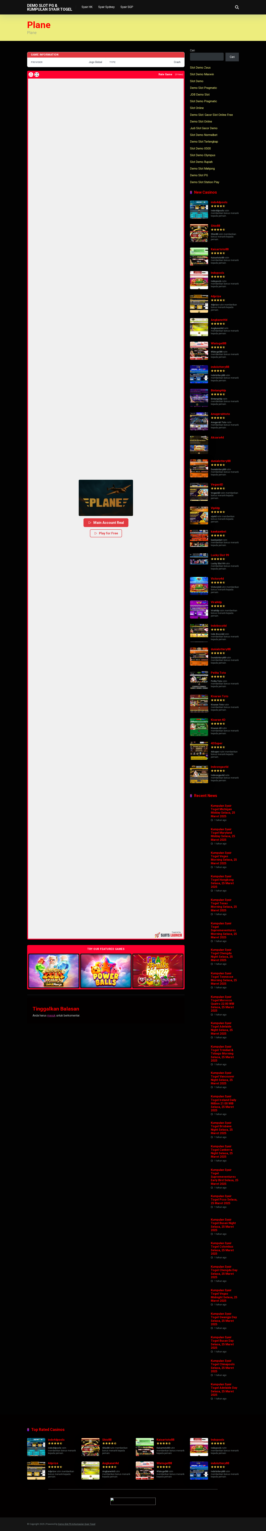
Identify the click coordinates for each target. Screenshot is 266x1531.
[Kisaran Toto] (199, 711)
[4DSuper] (199, 758)
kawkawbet (218, 531)
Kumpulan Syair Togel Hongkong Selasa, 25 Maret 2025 (222, 882)
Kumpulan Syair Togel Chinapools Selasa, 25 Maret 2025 (223, 1366)
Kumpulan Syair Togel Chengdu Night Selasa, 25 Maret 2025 (222, 955)
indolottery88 (220, 367)
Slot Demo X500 (200, 148)
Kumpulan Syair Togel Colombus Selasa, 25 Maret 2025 (222, 1248)
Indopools (217, 273)
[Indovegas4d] (199, 782)
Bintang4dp (218, 390)
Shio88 (215, 225)
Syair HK (87, 7)
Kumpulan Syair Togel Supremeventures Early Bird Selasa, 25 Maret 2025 (224, 1177)
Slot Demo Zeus (200, 67)
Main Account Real (108, 522)
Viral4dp (216, 602)
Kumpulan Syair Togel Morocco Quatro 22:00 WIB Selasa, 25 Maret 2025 (222, 1004)
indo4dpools (219, 202)
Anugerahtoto (220, 414)
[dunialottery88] (199, 476)
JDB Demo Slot (200, 94)
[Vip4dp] (199, 523)
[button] (106, 498)
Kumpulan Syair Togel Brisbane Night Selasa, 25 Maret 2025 (222, 1128)
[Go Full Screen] (36, 74)
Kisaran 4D (218, 720)
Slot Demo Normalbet (203, 135)
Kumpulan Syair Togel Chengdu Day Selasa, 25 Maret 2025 (224, 1272)
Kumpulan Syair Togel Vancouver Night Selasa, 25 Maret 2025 (222, 1078)
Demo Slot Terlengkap (204, 141)
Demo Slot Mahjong (202, 168)
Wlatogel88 (218, 343)
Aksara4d (217, 437)
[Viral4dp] (199, 617)
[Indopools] (199, 288)
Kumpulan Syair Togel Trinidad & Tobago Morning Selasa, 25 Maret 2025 (222, 1053)
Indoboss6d (219, 625)
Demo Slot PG (199, 175)
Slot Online (197, 108)
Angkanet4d (219, 320)
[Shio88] (199, 241)
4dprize (216, 296)
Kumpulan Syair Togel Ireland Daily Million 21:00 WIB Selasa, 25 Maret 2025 (223, 1103)
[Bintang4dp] (199, 406)
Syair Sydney (106, 7)
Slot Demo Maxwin (202, 74)
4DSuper (217, 743)
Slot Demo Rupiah (201, 162)
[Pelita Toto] (199, 688)
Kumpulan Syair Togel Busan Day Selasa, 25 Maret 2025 (222, 1342)
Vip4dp (215, 508)
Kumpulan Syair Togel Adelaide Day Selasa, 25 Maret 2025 (224, 1390)
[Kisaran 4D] (199, 735)
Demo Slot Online (201, 121)
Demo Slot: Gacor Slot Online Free (211, 115)
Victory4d (217, 578)
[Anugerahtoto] (199, 429)
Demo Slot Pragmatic (203, 88)
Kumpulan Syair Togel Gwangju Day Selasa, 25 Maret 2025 (224, 1319)
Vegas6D (217, 484)
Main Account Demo (54, 971)
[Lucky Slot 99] (199, 570)
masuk (51, 1015)
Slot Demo (196, 81)
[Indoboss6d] (199, 641)
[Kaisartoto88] (199, 264)
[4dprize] (199, 311)
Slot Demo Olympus (202, 155)
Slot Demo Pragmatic (203, 101)
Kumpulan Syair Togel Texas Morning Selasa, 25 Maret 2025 (224, 905)
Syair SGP (127, 7)
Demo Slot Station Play (204, 182)
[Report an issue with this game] (31, 74)
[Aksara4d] (199, 453)
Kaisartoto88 (220, 249)
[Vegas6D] (199, 500)
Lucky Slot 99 (220, 555)
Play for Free (108, 533)
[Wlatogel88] (199, 358)
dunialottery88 (221, 461)
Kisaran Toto (219, 696)
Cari (192, 50)
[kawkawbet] (199, 547)
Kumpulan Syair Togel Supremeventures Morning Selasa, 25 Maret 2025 (224, 930)
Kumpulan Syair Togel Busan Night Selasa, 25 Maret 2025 (223, 1225)
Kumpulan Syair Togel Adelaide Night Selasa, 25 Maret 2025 (222, 1028)
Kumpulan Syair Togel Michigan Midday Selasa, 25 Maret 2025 (223, 811)
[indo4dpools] (199, 217)
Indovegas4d (219, 767)
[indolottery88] (199, 382)
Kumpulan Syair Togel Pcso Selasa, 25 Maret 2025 (224, 1199)
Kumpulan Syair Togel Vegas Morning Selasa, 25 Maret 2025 (224, 858)
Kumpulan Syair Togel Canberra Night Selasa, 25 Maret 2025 (222, 1152)
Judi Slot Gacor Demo (204, 128)
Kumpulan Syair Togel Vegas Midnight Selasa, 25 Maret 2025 (224, 1295)
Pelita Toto (218, 672)
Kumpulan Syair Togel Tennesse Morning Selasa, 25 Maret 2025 (224, 979)
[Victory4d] (199, 594)
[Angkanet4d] (199, 335)
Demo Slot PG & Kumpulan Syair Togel (49, 7)
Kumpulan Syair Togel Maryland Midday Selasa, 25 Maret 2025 (223, 835)
